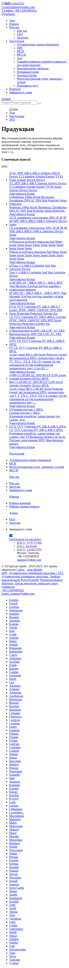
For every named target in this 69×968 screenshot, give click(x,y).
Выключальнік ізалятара (32, 68)
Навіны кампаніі (20, 503)
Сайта (20, 569)
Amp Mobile (34, 569)
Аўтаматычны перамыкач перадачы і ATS (36, 573)
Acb (19, 58)
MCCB (21, 54)
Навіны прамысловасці (24, 506)
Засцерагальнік (27, 75)
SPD (20, 47)
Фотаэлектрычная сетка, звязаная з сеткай (36, 466)
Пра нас (14, 27)
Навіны (14, 23)
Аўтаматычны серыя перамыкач (38, 44)
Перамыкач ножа (28, 71)
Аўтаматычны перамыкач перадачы (25, 576)
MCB (20, 51)
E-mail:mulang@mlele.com (18, 7)
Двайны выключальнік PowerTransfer (31, 578)
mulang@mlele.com (29, 559)
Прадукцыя (16, 41)
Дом (12, 20)
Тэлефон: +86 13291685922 (19, 10)
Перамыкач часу (27, 85)
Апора (13, 513)
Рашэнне (15, 89)
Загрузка (22, 37)
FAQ (20, 34)
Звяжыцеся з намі (20, 92)
